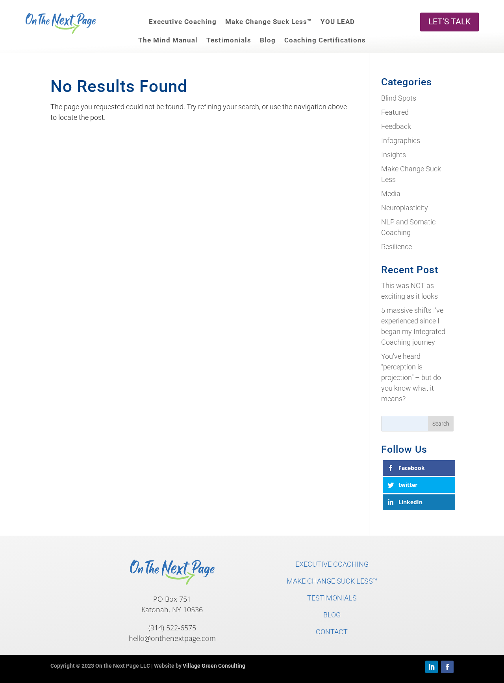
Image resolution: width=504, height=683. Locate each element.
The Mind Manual (168, 40)
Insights (393, 155)
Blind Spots (398, 98)
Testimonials (228, 40)
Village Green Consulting (214, 666)
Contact (332, 632)
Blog (268, 40)
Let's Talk (449, 21)
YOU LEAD (338, 22)
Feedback (396, 126)
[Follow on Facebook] (447, 667)
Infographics (400, 140)
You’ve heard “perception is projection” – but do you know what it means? (411, 377)
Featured (395, 112)
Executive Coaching (183, 22)
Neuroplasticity (404, 208)
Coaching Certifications (325, 40)
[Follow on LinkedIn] (431, 667)
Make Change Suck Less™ (268, 22)
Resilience (396, 246)
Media (390, 193)
